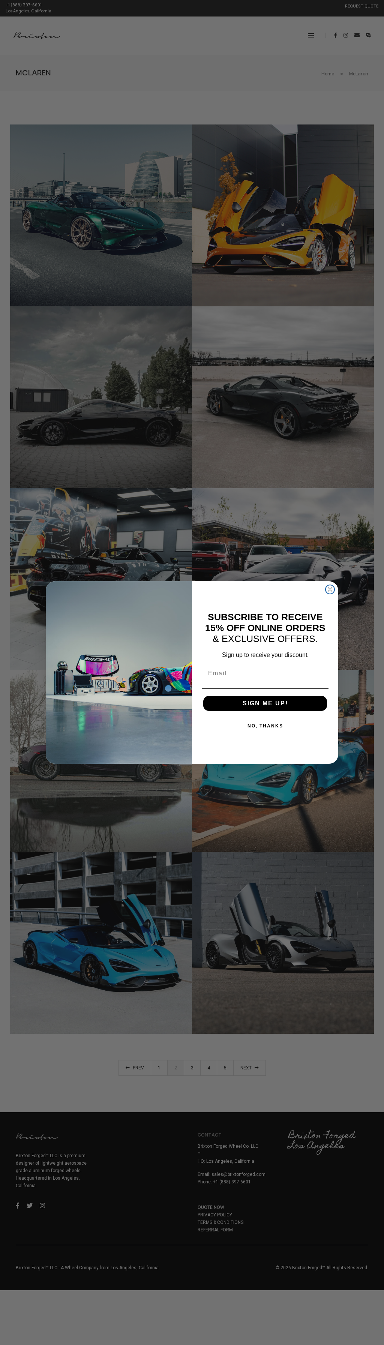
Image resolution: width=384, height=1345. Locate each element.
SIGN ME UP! (265, 703)
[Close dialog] (330, 589)
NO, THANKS (265, 726)
